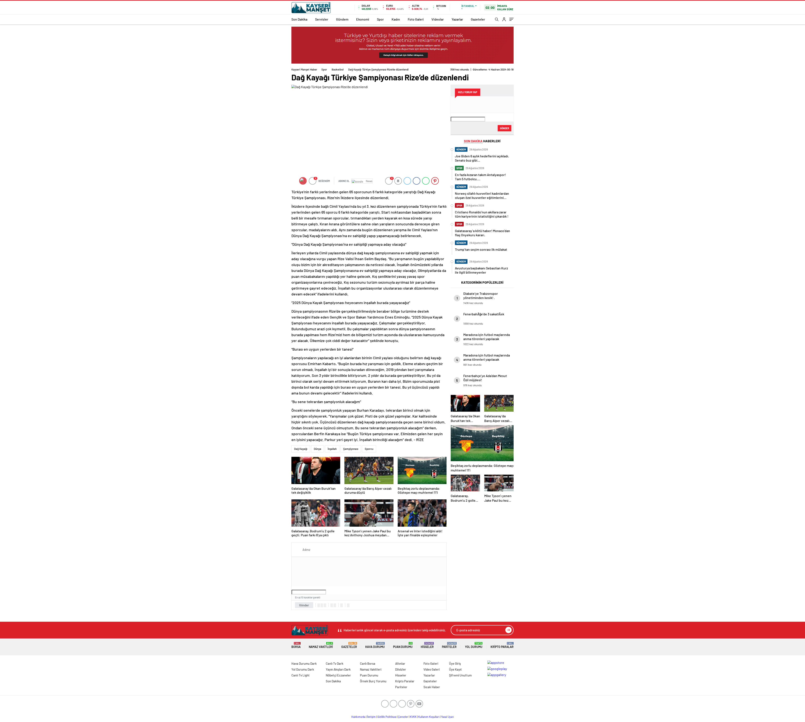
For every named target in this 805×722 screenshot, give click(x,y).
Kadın (396, 19)
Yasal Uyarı (447, 716)
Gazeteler (478, 19)
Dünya (317, 448)
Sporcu (369, 448)
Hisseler (427, 645)
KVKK (413, 716)
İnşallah (332, 448)
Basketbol (338, 69)
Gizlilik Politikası (386, 716)
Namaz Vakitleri (321, 645)
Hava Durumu (375, 645)
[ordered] (331, 605)
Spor (380, 19)
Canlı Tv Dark (334, 663)
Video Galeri (431, 669)
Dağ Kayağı (300, 448)
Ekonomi (362, 19)
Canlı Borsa (367, 663)
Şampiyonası (350, 448)
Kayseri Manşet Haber (304, 69)
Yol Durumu (473, 645)
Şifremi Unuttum (460, 675)
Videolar (437, 19)
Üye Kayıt (455, 669)
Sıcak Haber (431, 687)
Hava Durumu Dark (304, 663)
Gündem (342, 19)
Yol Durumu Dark (302, 669)
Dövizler (400, 669)
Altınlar (400, 663)
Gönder (304, 605)
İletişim (371, 716)
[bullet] (335, 605)
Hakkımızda (358, 716)
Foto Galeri (416, 19)
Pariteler (449, 645)
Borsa (296, 645)
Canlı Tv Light (300, 675)
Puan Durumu (403, 645)
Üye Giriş (455, 663)
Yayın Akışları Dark (338, 669)
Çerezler (403, 716)
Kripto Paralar (502, 645)
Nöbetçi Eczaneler (338, 675)
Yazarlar (457, 19)
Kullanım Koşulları (428, 716)
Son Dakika (299, 19)
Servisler (321, 19)
